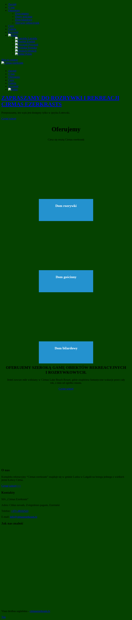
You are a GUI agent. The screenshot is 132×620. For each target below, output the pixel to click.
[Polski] (13, 35)
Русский (33, 44)
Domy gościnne (23, 16)
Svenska (32, 47)
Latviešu (32, 38)
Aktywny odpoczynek (27, 22)
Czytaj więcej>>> (11, 485)
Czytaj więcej (47, 175)
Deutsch (31, 50)
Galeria (12, 29)
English (30, 41)
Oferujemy (14, 10)
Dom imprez (22, 13)
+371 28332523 (19, 510)
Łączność (13, 32)
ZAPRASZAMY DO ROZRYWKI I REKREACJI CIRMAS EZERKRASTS (60, 101)
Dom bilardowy (23, 19)
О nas (11, 7)
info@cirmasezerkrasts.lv (23, 516)
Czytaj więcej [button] (8, 118)
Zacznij (12, 4)
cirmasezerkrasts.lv (40, 611)
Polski (28, 53)
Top (3, 617)
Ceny (11, 25)
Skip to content (9, 59)
